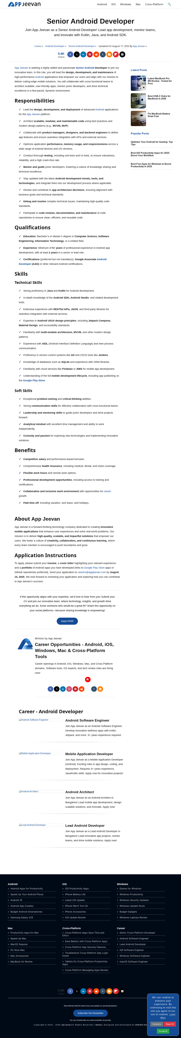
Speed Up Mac (18, 938)
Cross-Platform (154, 4)
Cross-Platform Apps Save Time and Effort (83, 934)
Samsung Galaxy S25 (21, 917)
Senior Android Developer (90, 21)
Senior (80, 67)
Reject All (170, 1024)
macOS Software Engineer (133, 961)
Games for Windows (130, 888)
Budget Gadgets (128, 911)
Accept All (163, 1031)
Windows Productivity (131, 894)
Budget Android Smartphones (26, 911)
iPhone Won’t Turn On (76, 905)
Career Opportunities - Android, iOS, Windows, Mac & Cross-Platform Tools (74, 650)
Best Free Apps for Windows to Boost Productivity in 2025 (151, 165)
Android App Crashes (21, 905)
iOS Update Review (75, 917)
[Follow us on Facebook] (70, 54)
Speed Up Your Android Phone (26, 894)
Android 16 (16, 900)
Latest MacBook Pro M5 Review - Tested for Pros (160, 81)
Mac (138, 4)
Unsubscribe (81, 1020)
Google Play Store (34, 380)
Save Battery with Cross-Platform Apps (85, 941)
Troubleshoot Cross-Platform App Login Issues (85, 954)
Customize (156, 1024)
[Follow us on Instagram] (69, 689)
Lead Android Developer (84, 825)
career (107, 491)
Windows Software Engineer (134, 955)
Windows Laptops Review (133, 917)
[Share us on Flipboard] (116, 54)
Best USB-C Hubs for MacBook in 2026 (159, 97)
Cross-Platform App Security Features (85, 947)
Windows (125, 4)
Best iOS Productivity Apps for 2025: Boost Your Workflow (150, 154)
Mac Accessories (19, 955)
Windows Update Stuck (132, 905)
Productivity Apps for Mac (24, 932)
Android (102, 4)
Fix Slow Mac (17, 950)
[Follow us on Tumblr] (103, 54)
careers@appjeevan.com (92, 572)
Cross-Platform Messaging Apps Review (86, 970)
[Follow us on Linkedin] (83, 54)
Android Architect (79, 792)
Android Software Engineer (87, 720)
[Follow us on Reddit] (96, 54)
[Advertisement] (90, 1031)
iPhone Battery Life (74, 894)
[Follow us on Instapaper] (122, 54)
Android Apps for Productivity (26, 888)
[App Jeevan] (24, 6)
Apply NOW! (67, 621)
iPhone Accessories (75, 911)
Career (121, 928)
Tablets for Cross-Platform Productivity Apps (84, 963)
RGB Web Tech (141, 1025)
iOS (113, 4)
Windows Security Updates (134, 900)
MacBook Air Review (21, 961)
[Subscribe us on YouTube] (88, 679)
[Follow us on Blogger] (109, 54)
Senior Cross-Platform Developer (137, 932)
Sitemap (98, 1025)
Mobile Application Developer (89, 754)
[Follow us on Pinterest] (90, 54)
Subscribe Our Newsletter (90, 1013)
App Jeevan (139, 46)
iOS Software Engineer (131, 950)
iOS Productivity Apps (76, 888)
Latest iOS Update (74, 900)
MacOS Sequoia (18, 944)
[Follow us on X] (77, 54)
